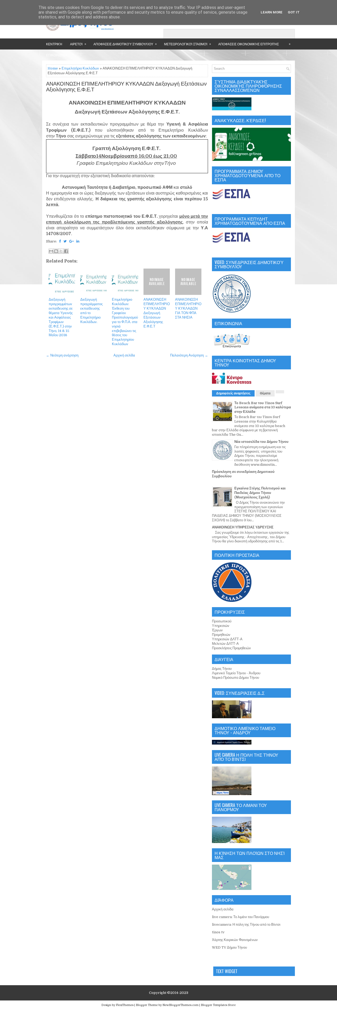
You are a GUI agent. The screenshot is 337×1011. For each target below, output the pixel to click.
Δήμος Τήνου (222, 669)
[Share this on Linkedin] (78, 241)
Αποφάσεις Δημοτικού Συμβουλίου (125, 43)
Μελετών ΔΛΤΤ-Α (225, 644)
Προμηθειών (221, 635)
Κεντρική (54, 44)
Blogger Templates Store (218, 1005)
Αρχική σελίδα (124, 355)
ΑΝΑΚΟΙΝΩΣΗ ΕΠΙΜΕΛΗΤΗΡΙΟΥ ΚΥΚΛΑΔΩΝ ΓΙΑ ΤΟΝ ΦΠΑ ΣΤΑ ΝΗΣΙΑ (188, 308)
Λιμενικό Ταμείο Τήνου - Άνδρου (236, 673)
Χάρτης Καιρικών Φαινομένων (235, 940)
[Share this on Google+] (71, 241)
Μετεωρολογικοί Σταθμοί (187, 43)
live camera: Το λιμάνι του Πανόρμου (240, 917)
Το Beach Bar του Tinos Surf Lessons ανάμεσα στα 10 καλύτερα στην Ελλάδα (262, 407)
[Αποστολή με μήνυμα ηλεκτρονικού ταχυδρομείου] (51, 251)
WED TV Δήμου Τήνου (229, 947)
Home (53, 68)
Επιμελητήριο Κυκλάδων (80, 68)
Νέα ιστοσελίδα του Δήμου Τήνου (261, 442)
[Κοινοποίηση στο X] (61, 251)
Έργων (217, 630)
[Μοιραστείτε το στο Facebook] (66, 251)
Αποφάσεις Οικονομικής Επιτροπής (248, 44)
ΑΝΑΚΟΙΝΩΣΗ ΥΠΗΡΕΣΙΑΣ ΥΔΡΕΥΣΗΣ (243, 527)
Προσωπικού (221, 621)
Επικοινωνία (56, 55)
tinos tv (218, 932)
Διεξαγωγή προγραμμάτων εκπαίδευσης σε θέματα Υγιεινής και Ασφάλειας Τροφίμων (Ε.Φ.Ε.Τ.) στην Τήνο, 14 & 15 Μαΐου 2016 (61, 317)
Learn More (272, 12)
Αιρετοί (78, 43)
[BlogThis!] (56, 251)
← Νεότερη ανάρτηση (62, 355)
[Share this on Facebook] (60, 241)
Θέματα (265, 393)
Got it (294, 12)
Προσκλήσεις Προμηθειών (231, 648)
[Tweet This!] (65, 241)
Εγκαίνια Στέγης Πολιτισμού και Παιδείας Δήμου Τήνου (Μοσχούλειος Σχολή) (260, 492)
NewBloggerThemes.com (180, 1005)
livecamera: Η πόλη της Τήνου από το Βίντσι (246, 924)
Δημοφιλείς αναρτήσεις (233, 393)
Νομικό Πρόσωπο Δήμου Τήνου (235, 678)
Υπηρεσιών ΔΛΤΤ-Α (227, 639)
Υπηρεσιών (220, 626)
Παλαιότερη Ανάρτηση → (189, 355)
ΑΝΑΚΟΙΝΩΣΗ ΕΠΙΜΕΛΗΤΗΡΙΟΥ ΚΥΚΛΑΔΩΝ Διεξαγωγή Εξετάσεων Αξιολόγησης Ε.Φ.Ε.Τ (126, 87)
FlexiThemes (124, 1005)
